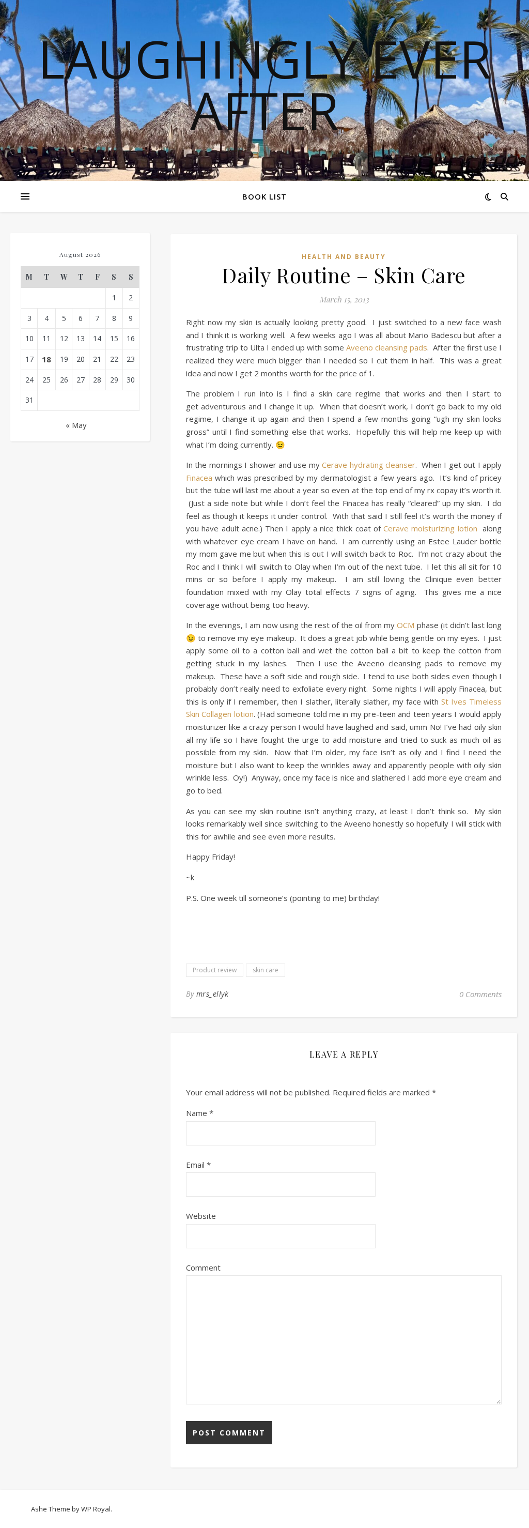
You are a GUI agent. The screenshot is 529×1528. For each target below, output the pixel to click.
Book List (264, 196)
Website (201, 1216)
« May (76, 425)
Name (199, 1113)
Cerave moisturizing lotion (431, 528)
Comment (203, 1267)
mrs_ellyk (212, 994)
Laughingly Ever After (264, 84)
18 (46, 359)
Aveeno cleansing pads (386, 347)
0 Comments (480, 994)
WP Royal (96, 1509)
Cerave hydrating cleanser (368, 465)
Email (198, 1164)
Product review (215, 970)
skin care (265, 970)
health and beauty (344, 256)
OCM (405, 625)
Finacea (199, 477)
